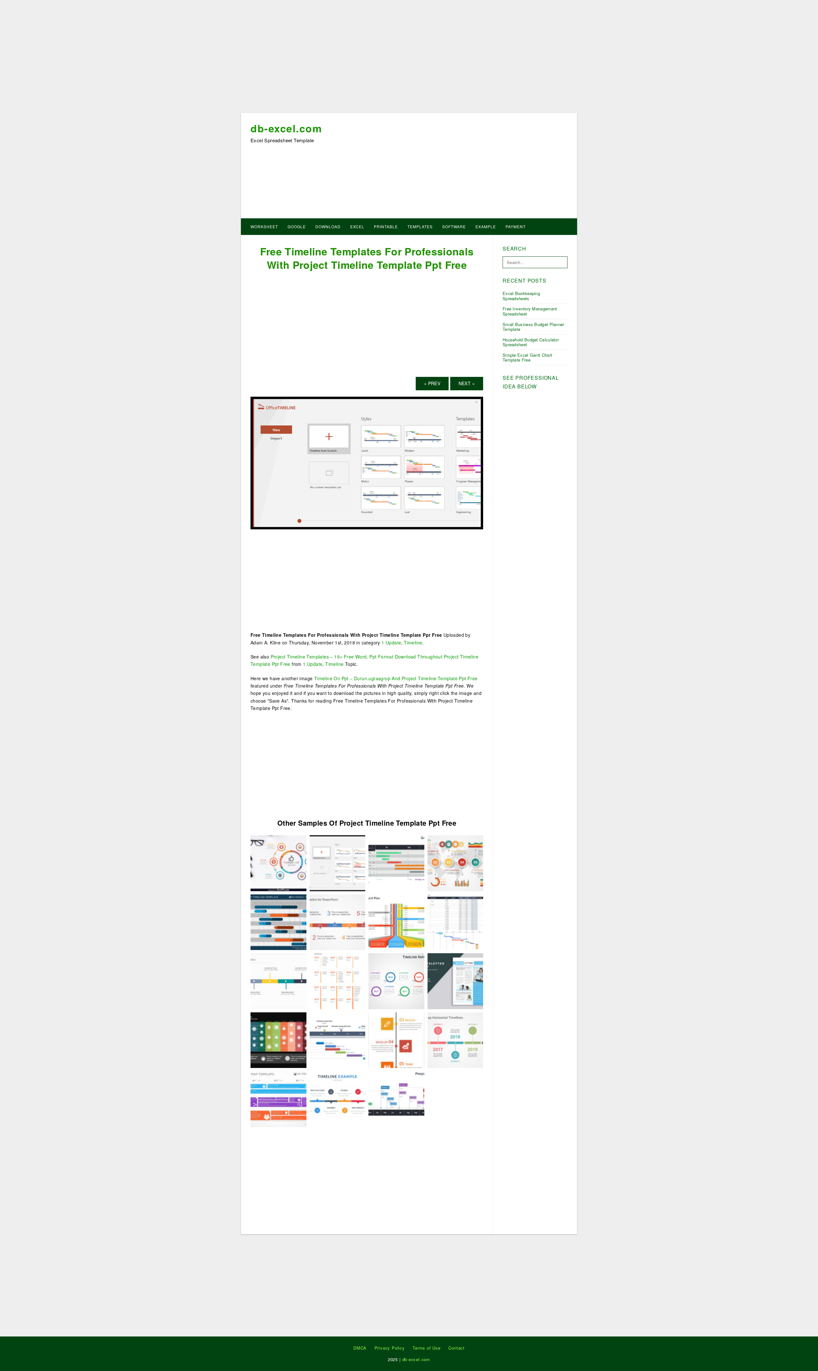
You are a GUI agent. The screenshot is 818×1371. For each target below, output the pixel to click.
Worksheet (264, 226)
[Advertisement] (409, 58)
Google (297, 226)
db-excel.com (286, 128)
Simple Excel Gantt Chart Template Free (527, 357)
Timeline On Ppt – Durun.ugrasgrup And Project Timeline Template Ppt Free (396, 678)
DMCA (360, 1348)
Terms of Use (427, 1348)
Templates (420, 226)
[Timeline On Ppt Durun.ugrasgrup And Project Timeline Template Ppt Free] (278, 980)
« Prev (432, 383)
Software (454, 226)
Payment (515, 226)
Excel (357, 226)
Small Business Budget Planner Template (533, 326)
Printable (386, 226)
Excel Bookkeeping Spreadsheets (521, 295)
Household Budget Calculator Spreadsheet (531, 342)
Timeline (413, 642)
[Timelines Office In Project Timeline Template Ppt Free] (338, 980)
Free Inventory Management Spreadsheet (530, 311)
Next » (467, 383)
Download (328, 226)
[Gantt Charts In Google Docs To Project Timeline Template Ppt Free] (338, 1039)
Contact (456, 1348)
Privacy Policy (389, 1348)
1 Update (391, 642)
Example (485, 226)
